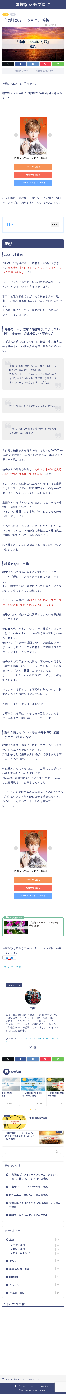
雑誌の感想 (36, 1249)
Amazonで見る (33, 167)
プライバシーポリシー (27, 1386)
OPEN (55, 225)
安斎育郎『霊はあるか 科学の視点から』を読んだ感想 (35, 1205)
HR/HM (34, 1277)
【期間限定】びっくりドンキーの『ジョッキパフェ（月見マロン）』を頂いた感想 (34, 1176)
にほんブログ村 (11, 967)
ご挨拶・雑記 (34, 1293)
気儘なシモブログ (33, 4)
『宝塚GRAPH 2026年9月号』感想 (28, 1187)
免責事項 (44, 1386)
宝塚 (5, 14)
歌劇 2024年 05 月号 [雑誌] (30, 158)
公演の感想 (36, 1245)
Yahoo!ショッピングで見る (33, 182)
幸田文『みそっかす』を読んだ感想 (28, 1215)
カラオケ (34, 1285)
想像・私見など (36, 1253)
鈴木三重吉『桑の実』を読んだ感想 (28, 1195)
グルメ (34, 1261)
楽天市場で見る (33, 174)
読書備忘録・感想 (34, 1269)
